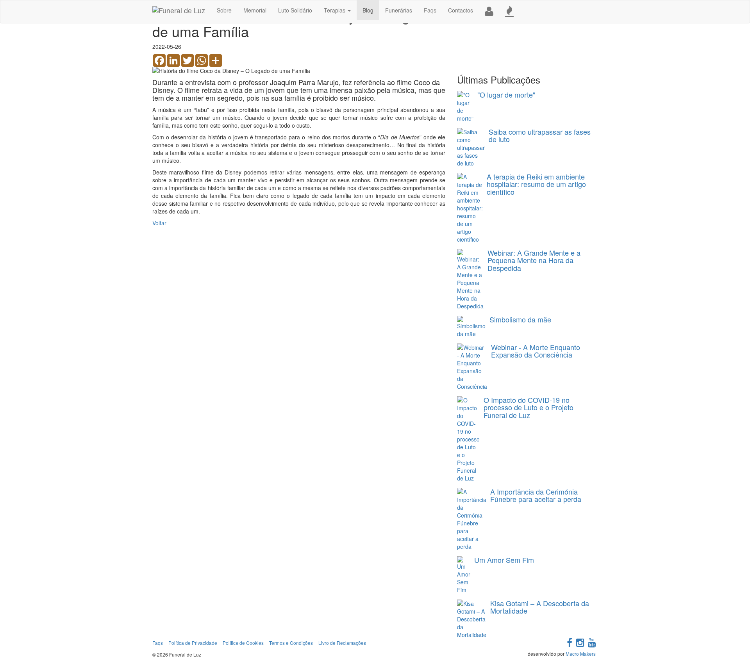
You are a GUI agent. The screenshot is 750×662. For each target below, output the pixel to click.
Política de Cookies (243, 642)
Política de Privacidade (192, 642)
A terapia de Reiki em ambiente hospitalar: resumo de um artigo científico (536, 184)
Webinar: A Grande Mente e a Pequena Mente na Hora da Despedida (534, 260)
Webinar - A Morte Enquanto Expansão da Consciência (535, 351)
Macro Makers (581, 653)
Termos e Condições (291, 642)
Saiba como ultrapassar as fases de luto (540, 135)
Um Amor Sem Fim (504, 560)
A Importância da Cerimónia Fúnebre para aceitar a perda (535, 495)
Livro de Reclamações (342, 642)
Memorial (254, 10)
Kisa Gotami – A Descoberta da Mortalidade (539, 607)
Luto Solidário (295, 10)
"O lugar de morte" (506, 94)
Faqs (430, 10)
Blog (367, 10)
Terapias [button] (335, 10)
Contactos (460, 10)
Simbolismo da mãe (520, 319)
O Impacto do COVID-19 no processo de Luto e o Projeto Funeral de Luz (528, 407)
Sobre (224, 10)
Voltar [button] (159, 223)
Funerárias (398, 10)
